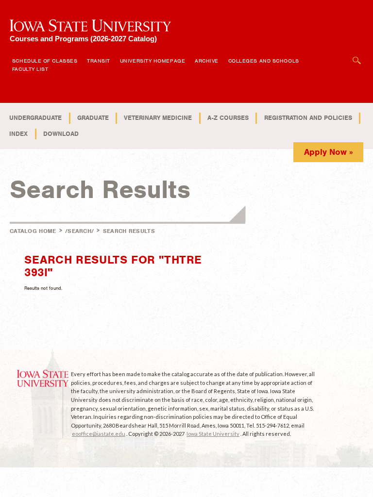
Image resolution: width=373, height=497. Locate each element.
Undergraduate (35, 118)
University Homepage (152, 60)
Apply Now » (328, 152)
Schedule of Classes (44, 60)
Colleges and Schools (263, 60)
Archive (207, 60)
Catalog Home (33, 231)
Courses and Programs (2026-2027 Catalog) (83, 38)
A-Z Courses (228, 118)
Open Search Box (357, 55)
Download (61, 134)
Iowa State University (212, 434)
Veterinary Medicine (158, 118)
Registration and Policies (308, 118)
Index (18, 134)
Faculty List (30, 69)
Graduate (93, 118)
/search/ (79, 231)
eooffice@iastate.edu (98, 434)
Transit (98, 60)
